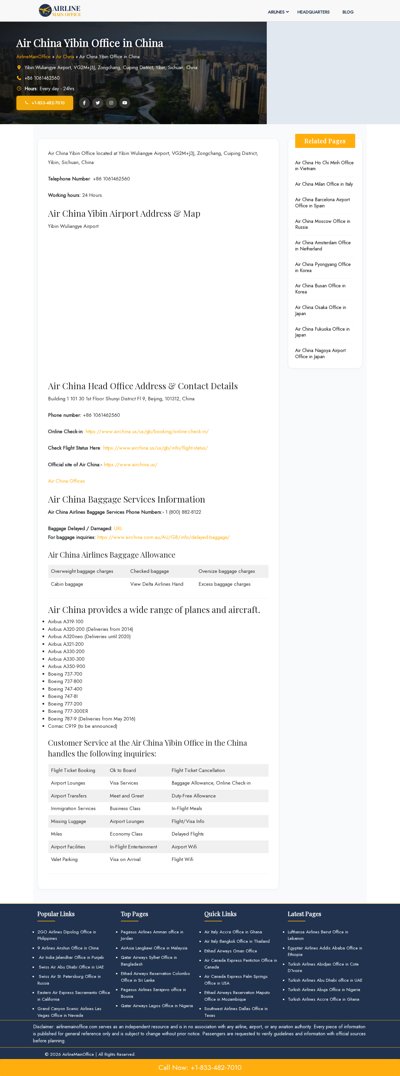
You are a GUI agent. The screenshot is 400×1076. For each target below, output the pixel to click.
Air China (65, 56)
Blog (348, 12)
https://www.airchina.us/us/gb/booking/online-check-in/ (147, 431)
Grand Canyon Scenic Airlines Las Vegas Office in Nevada (69, 1012)
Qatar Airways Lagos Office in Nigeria (157, 1005)
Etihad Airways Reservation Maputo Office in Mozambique (237, 995)
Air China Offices (66, 480)
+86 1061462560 (42, 78)
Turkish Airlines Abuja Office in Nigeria (324, 989)
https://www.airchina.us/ (131, 464)
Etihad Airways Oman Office (230, 951)
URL (118, 528)
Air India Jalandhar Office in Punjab (70, 957)
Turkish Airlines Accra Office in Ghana (323, 999)
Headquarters (314, 12)
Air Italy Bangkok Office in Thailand (237, 941)
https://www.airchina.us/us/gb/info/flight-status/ (155, 447)
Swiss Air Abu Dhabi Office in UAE (70, 967)
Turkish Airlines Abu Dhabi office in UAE (325, 980)
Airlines (276, 12)
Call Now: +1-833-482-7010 (200, 1067)
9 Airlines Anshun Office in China (68, 948)
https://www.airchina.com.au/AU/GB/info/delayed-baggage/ (163, 537)
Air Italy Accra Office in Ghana (233, 932)
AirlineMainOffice (33, 56)
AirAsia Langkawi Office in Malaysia (154, 948)
